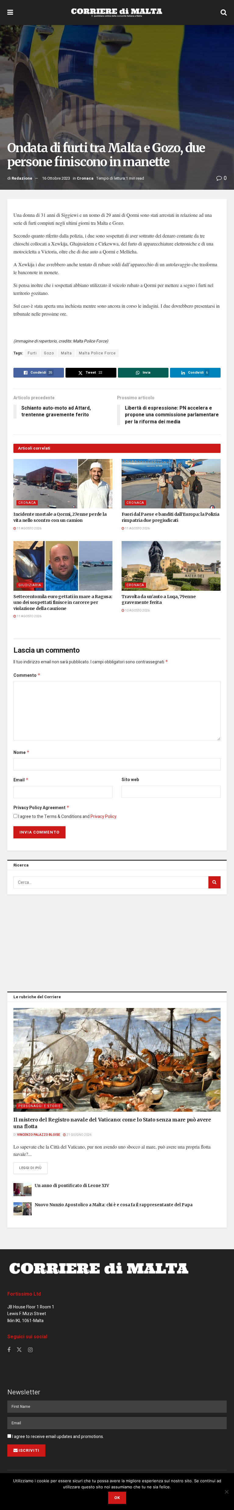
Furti (32, 353)
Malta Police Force (97, 353)
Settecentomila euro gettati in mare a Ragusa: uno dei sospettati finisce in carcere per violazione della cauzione (62, 602)
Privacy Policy (103, 816)
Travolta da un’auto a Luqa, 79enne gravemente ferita (159, 599)
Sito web (130, 780)
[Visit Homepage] (117, 12)
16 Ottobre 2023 (56, 178)
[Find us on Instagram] (30, 1350)
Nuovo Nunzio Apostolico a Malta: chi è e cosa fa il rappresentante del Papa (114, 1204)
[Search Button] (224, 12)
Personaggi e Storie (39, 1106)
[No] (226, 1492)
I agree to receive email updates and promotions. (57, 1436)
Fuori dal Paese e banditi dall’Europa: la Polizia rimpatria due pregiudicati (170, 517)
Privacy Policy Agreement (41, 808)
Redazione (22, 178)
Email (21, 780)
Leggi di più (33, 1168)
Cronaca (85, 178)
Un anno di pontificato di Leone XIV (72, 1185)
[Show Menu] (10, 12)
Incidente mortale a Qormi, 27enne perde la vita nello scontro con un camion (59, 517)
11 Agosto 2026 (28, 528)
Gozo (49, 353)
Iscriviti (29, 1450)
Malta (66, 353)
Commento (27, 675)
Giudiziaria (29, 585)
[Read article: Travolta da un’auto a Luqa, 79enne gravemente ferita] (171, 566)
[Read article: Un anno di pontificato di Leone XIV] (22, 1189)
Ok (117, 1498)
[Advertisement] (117, 942)
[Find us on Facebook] (8, 1350)
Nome (21, 752)
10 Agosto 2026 (137, 610)
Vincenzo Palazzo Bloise (38, 1135)
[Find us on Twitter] (19, 1350)
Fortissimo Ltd (24, 1294)
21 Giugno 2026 (78, 1135)
